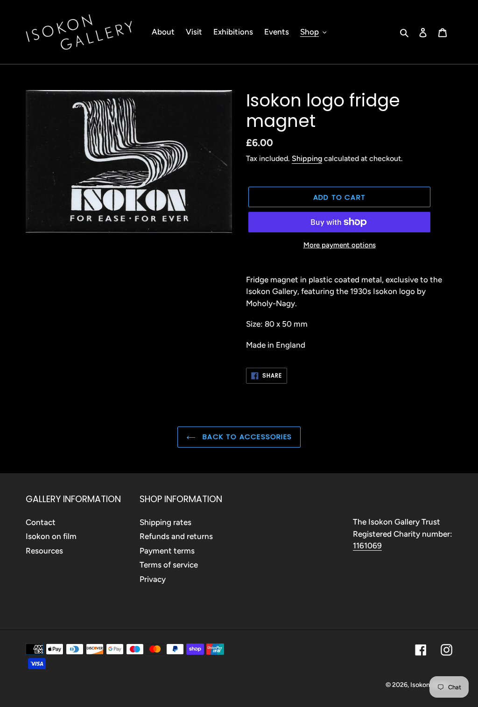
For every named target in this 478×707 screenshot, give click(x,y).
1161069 (367, 545)
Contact (41, 522)
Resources (44, 550)
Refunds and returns (176, 536)
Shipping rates (165, 522)
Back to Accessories (246, 436)
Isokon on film (51, 536)
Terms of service (169, 564)
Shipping (307, 158)
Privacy (153, 579)
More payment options (339, 245)
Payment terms (167, 550)
